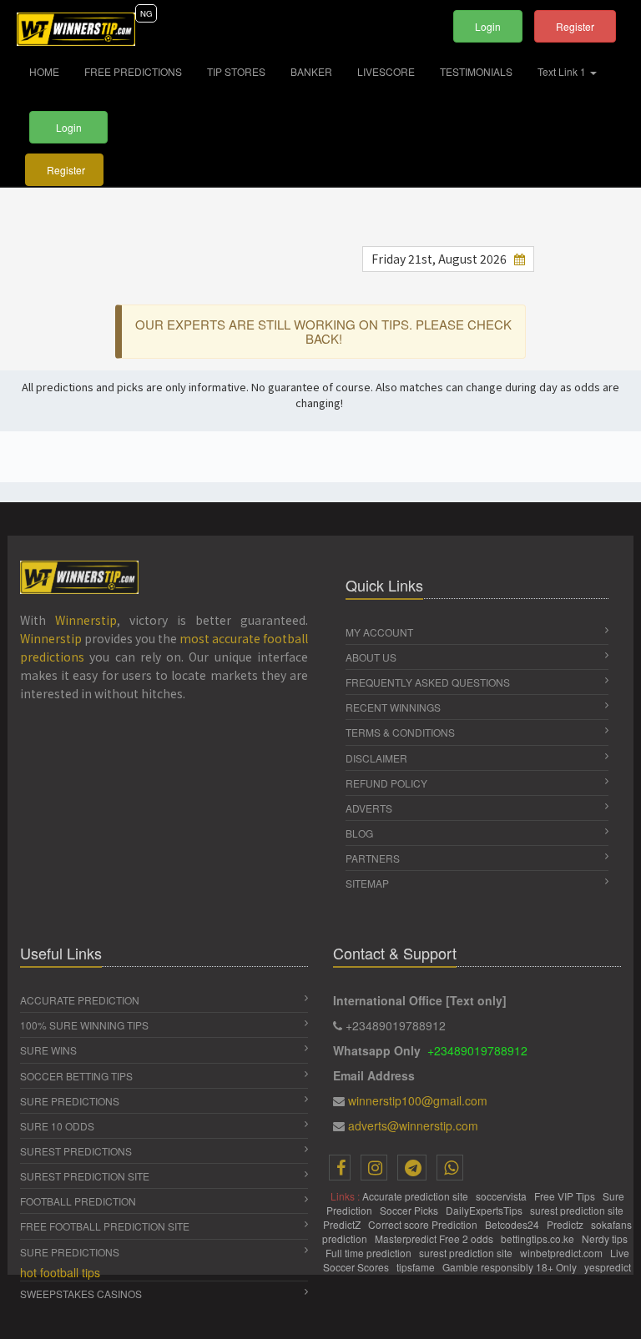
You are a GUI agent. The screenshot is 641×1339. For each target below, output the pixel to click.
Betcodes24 (513, 1224)
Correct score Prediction (424, 1224)
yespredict (607, 1267)
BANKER (311, 71)
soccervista (502, 1196)
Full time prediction (370, 1253)
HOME (50, 70)
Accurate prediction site (416, 1196)
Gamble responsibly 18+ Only (510, 1267)
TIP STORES (236, 71)
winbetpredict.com (562, 1253)
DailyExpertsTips (485, 1210)
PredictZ (343, 1224)
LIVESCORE (386, 71)
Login (488, 26)
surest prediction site (578, 1210)
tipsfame (416, 1267)
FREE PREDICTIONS (133, 71)
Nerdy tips (606, 1238)
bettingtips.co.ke (539, 1238)
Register (575, 26)
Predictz (566, 1224)
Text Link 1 (563, 71)
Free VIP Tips (566, 1196)
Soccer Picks (410, 1210)
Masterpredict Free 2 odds (435, 1238)
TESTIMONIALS (476, 71)
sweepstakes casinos (81, 1293)
